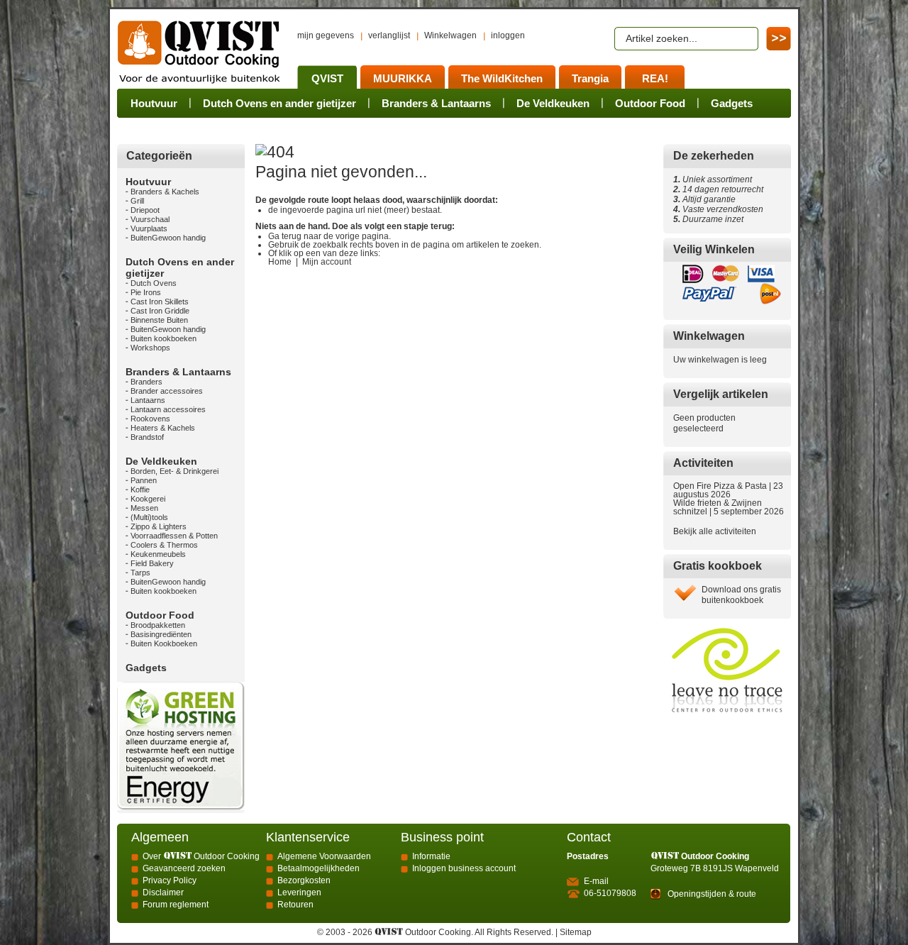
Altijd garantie (704, 199)
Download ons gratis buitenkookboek (741, 595)
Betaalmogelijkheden (318, 868)
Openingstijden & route (712, 894)
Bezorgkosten (304, 880)
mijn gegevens (325, 35)
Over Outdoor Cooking (201, 856)
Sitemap (576, 932)
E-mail (596, 881)
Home (280, 262)
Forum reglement (176, 905)
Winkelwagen (450, 35)
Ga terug (284, 236)
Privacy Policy (169, 880)
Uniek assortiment (712, 179)
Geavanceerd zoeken (184, 868)
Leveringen (299, 892)
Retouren (295, 905)
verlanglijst (389, 35)
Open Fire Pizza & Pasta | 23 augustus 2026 (728, 490)
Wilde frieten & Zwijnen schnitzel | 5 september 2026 (728, 507)
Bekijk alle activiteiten (714, 531)
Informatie (431, 856)
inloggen (508, 35)
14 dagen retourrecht (718, 189)
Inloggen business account (464, 868)
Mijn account (326, 262)
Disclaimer (163, 892)
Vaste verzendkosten (720, 209)
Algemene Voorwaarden (324, 856)
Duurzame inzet (710, 219)
